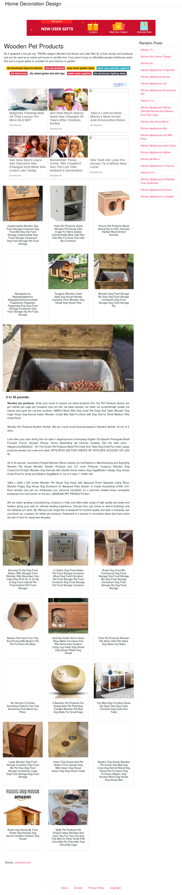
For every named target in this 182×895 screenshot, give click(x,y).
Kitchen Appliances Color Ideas (158, 145)
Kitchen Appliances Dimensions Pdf (158, 92)
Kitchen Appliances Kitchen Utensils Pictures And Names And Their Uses (157, 111)
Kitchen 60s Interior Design (156, 56)
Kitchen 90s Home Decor (155, 121)
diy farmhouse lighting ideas (110, 73)
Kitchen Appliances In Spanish (158, 70)
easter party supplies (79, 73)
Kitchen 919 (147, 172)
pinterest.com (23, 862)
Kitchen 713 (147, 100)
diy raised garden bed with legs (47, 73)
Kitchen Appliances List (154, 83)
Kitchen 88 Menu (150, 159)
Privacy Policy (96, 888)
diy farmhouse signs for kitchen (24, 68)
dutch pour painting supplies (113, 68)
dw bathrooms (19, 73)
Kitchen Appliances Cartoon (156, 189)
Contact (78, 888)
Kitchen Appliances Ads (154, 128)
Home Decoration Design (33, 3)
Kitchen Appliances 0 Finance (157, 165)
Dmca (64, 888)
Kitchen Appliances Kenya (155, 76)
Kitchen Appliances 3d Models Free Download (158, 181)
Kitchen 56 (147, 63)
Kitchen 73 (147, 49)
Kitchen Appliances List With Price (156, 137)
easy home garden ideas (80, 68)
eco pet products (55, 68)
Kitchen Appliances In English (157, 196)
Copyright (115, 888)
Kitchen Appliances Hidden (156, 152)
